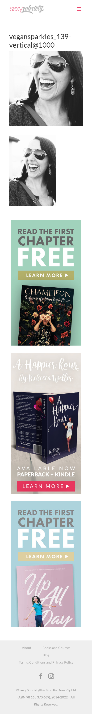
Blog (46, 655)
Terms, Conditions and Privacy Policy (46, 662)
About (26, 648)
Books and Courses (56, 648)
